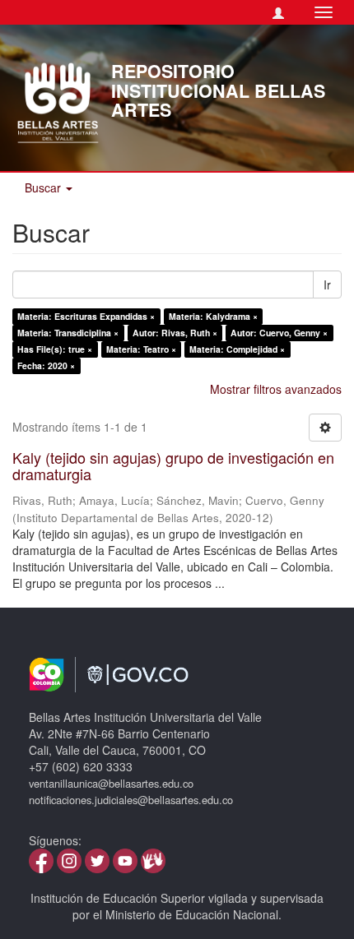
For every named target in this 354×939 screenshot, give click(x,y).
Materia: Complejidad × (237, 349)
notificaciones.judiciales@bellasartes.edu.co (131, 799)
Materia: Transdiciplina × (68, 332)
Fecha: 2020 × (46, 365)
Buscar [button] (44, 187)
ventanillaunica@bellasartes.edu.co (111, 783)
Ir (327, 284)
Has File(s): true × (54, 349)
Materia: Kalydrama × (213, 316)
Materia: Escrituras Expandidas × (86, 316)
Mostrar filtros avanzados (276, 389)
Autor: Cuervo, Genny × (279, 332)
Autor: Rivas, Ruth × (175, 332)
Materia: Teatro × (141, 349)
